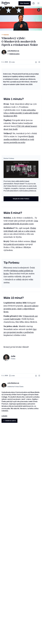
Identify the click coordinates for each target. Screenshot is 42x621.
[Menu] (38, 3)
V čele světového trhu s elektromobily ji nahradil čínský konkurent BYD (21, 113)
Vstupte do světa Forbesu (21, 198)
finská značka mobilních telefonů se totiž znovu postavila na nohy (19, 139)
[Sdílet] (36, 62)
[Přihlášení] (34, 3)
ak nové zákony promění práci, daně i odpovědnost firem (21, 308)
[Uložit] (39, 62)
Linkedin (4, 416)
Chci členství (24, 3)
